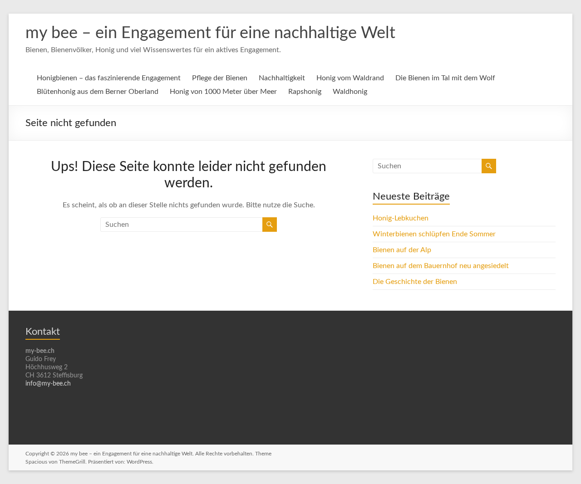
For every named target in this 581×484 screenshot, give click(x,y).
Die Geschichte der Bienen (415, 281)
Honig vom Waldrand (350, 78)
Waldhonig (350, 91)
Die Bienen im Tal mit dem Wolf (445, 78)
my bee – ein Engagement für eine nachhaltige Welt (210, 33)
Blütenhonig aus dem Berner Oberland (97, 91)
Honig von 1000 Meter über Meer (223, 91)
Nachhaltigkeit (282, 78)
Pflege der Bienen (219, 78)
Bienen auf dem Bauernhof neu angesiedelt (441, 265)
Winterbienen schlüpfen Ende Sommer (434, 234)
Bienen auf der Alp (402, 250)
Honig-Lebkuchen (400, 218)
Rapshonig (304, 91)
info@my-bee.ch (48, 384)
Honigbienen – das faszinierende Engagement (109, 78)
